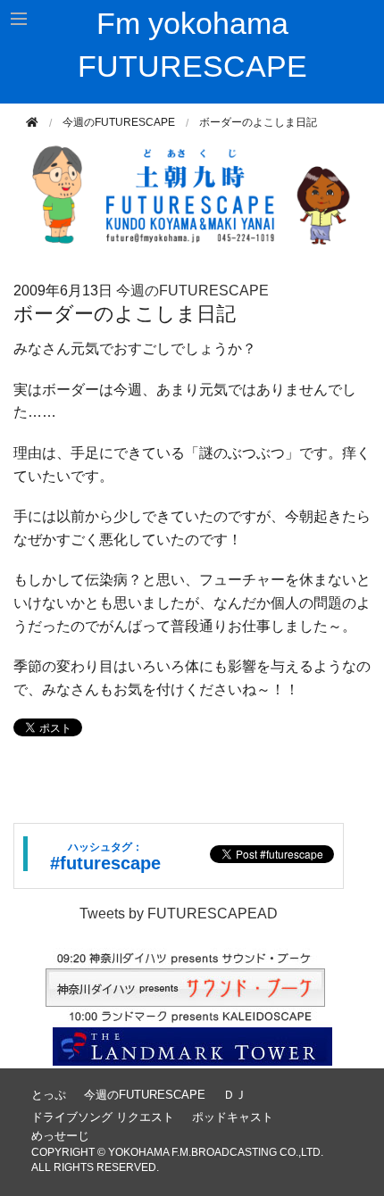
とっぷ (48, 1094)
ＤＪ (234, 1094)
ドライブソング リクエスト (102, 1117)
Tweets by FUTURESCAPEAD (178, 913)
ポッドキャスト (232, 1117)
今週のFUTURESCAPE (119, 122)
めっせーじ (60, 1135)
